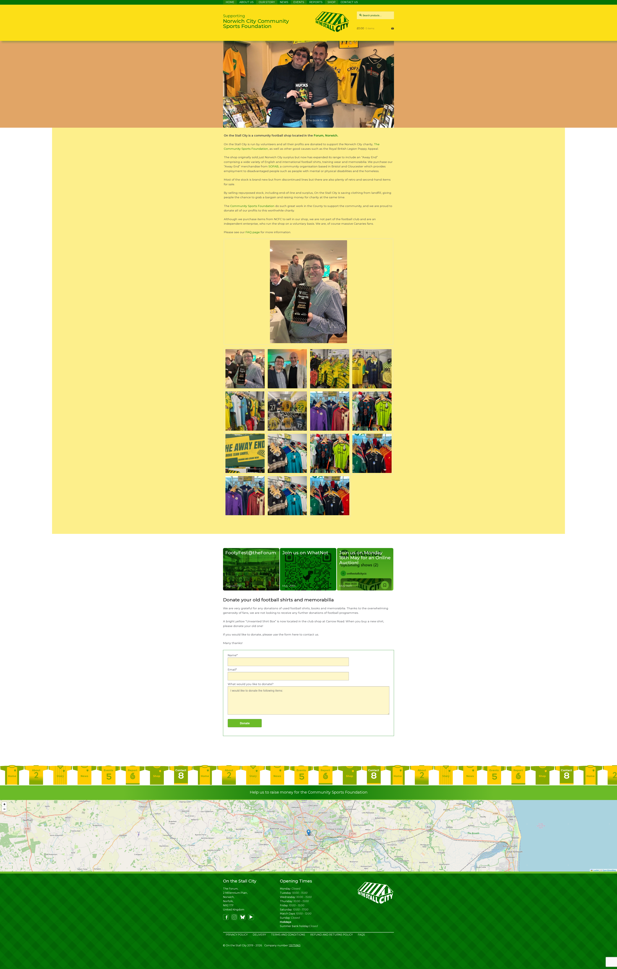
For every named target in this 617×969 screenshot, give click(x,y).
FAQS (361, 934)
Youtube (251, 917)
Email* (232, 669)
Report (132, 770)
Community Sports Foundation (252, 206)
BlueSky (243, 917)
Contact (180, 770)
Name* (233, 655)
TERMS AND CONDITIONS (288, 934)
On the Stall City (324, 21)
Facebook (226, 917)
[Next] (388, 84)
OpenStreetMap (609, 870)
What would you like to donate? (250, 684)
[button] (309, 832)
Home (12, 776)
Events (108, 770)
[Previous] (228, 84)
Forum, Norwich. (325, 135)
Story (60, 776)
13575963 (294, 945)
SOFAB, (273, 166)
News (84, 776)
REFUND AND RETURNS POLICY (331, 934)
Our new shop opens (308, 120)
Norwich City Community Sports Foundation (256, 21)
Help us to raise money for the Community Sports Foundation (308, 792)
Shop (156, 776)
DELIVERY (259, 934)
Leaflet (596, 870)
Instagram (234, 917)
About (36, 770)
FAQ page (253, 232)
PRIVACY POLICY (237, 934)
